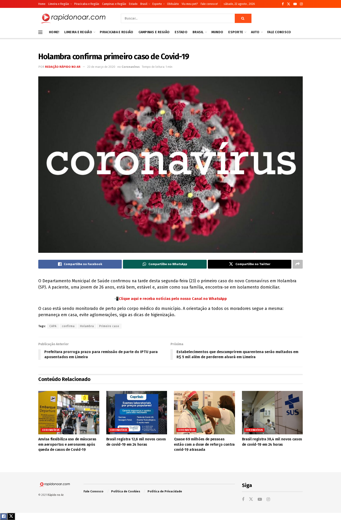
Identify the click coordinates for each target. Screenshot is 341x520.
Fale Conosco (279, 32)
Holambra (87, 326)
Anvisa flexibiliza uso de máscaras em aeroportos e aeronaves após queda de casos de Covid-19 (67, 444)
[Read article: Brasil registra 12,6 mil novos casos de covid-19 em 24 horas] (136, 413)
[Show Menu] (40, 32)
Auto (255, 32)
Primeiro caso (109, 326)
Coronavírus (131, 66)
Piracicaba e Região (86, 4)
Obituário (173, 4)
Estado (133, 4)
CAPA (53, 326)
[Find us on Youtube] (295, 4)
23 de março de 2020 (101, 66)
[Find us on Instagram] (301, 4)
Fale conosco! (209, 4)
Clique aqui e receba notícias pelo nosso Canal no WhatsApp (173, 298)
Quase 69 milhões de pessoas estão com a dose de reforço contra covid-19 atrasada (204, 444)
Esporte (157, 4)
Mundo (217, 32)
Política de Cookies (125, 491)
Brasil (143, 4)
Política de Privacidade (165, 491)
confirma (68, 326)
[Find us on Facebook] (283, 4)
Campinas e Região (114, 4)
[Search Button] (243, 18)
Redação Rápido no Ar (62, 66)
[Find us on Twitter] (288, 4)
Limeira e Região (58, 4)
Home (41, 4)
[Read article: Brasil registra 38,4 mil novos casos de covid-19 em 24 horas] (272, 413)
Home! (54, 32)
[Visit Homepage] (73, 18)
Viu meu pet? (190, 4)
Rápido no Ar (55, 495)
